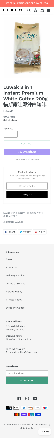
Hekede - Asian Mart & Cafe (25, 424)
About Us (11, 267)
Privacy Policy (14, 299)
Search (10, 259)
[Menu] (48, 10)
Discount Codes (15, 307)
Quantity (8, 128)
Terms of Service (15, 283)
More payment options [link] (27, 159)
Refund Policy (14, 291)
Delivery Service (15, 275)
